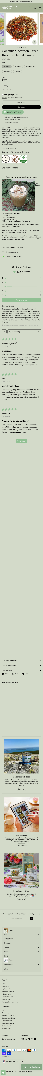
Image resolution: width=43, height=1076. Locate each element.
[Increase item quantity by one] (11, 89)
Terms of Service (7, 997)
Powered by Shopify (25, 1072)
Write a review (21, 300)
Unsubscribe (6, 999)
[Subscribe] (31, 918)
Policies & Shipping (8, 991)
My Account (6, 989)
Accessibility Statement (10, 1002)
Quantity (5, 86)
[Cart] (35, 7)
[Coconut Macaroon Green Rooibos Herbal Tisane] (14, 704)
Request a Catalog (8, 1015)
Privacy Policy (6, 994)
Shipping (4, 98)
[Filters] (4, 331)
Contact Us (5, 986)
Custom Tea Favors (8, 1026)
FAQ (3, 984)
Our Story (5, 1010)
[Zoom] (34, 42)
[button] (21, 278)
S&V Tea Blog (6, 1028)
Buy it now (21, 107)
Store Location (7, 1013)
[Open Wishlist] (3, 1072)
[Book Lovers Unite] (21, 870)
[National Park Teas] (21, 756)
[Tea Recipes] (21, 814)
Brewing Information (8, 1023)
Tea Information (7, 1021)
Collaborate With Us (8, 1018)
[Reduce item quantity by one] (4, 89)
